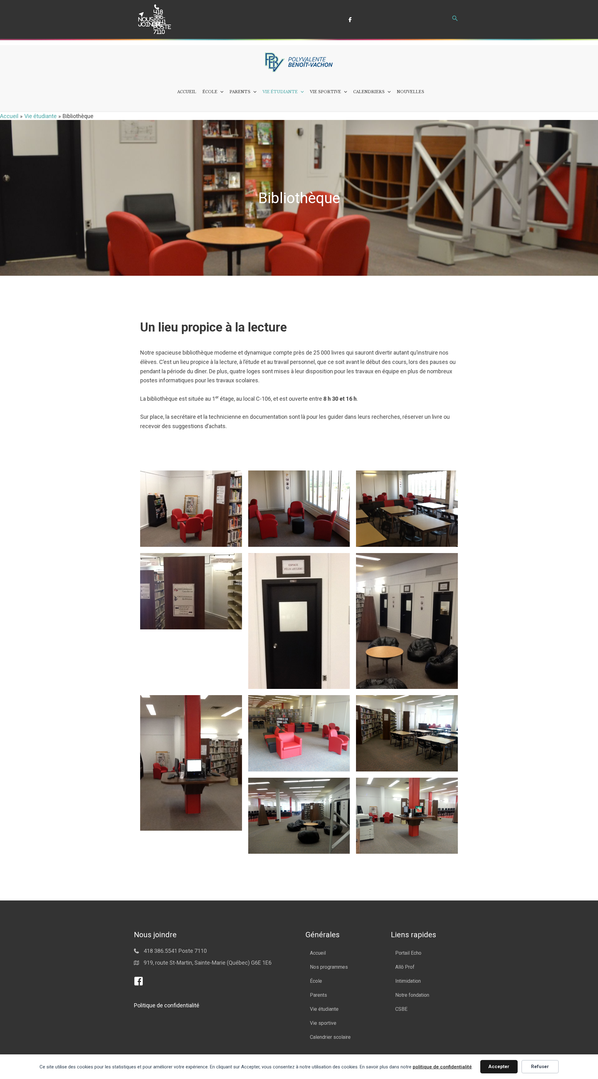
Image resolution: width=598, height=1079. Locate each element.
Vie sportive (323, 1023)
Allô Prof (405, 967)
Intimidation (408, 981)
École (316, 981)
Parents (318, 995)
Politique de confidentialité (166, 1005)
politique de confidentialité (442, 1067)
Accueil (318, 953)
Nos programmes (329, 967)
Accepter (498, 1066)
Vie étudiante (324, 1009)
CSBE (401, 1009)
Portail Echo (408, 953)
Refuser (540, 1066)
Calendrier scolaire (330, 1037)
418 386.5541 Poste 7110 (175, 951)
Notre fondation (412, 995)
